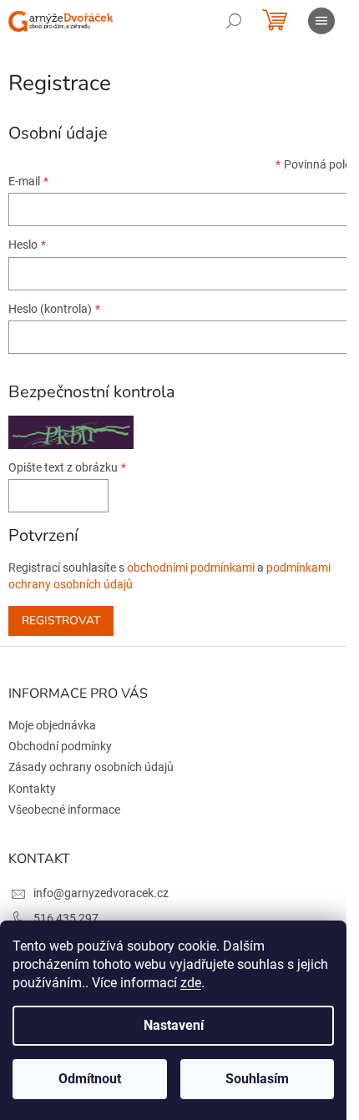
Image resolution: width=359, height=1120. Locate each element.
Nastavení (174, 1025)
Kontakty (32, 788)
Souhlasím (257, 1079)
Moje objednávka (52, 725)
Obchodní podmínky (60, 746)
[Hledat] (233, 21)
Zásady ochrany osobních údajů (91, 767)
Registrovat (61, 620)
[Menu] (321, 21)
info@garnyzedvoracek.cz (101, 893)
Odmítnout (89, 1079)
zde (190, 983)
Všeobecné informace (64, 809)
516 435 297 (66, 918)
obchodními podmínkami (191, 567)
